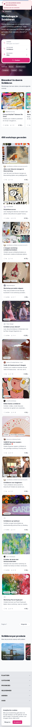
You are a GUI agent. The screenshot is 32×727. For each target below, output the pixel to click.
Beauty (11, 66)
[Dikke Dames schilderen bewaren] (27, 380)
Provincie (9, 53)
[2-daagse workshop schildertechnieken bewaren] (27, 224)
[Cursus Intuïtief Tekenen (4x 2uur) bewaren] (21, 94)
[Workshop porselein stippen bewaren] (27, 265)
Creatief (13, 70)
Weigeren (7, 722)
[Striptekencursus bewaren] (27, 186)
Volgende (24, 624)
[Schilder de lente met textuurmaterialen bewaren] (27, 536)
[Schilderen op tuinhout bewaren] (27, 497)
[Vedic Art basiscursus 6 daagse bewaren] (27, 341)
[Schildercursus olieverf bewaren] (27, 303)
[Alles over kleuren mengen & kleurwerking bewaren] (27, 145)
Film (20, 70)
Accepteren (17, 722)
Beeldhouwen (20, 66)
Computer (5, 70)
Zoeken (8, 41)
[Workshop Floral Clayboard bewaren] (27, 576)
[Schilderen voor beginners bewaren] (27, 459)
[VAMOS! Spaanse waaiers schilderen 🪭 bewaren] (27, 418)
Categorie (9, 47)
